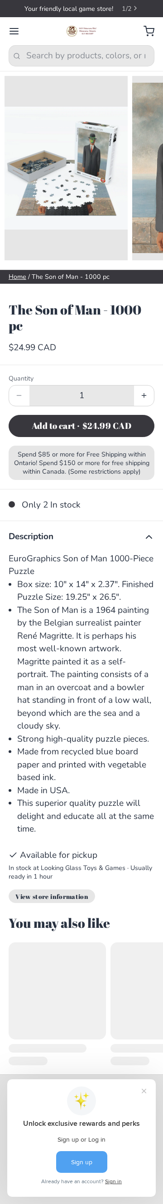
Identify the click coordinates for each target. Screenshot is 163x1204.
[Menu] (18, 40)
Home (17, 285)
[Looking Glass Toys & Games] (82, 39)
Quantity (21, 387)
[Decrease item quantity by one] (19, 404)
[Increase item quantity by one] (144, 404)
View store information (51, 905)
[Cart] (144, 40)
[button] (81, 434)
